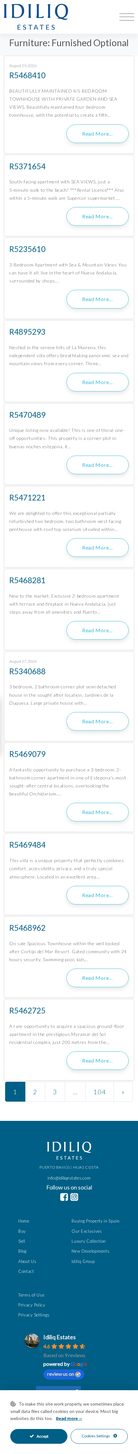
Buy (22, 1231)
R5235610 (27, 249)
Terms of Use (31, 1295)
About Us (27, 1261)
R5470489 (27, 414)
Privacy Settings (34, 1314)
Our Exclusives (87, 1231)
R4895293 (27, 331)
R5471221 (27, 497)
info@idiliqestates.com (69, 1178)
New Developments (90, 1251)
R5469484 (27, 844)
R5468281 (27, 580)
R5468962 (27, 927)
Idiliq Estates (59, 1337)
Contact (26, 1271)
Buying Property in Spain (96, 1220)
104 (99, 1092)
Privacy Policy (31, 1304)
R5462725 (27, 1010)
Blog (22, 1251)
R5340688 (27, 671)
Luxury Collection (89, 1241)
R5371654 (27, 166)
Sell (21, 1241)
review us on (60, 1374)
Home (24, 1220)
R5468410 (27, 75)
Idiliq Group (83, 1261)
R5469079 (27, 754)
